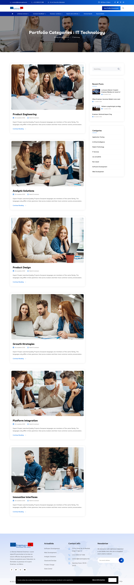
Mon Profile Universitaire (111, 8)
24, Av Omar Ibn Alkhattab (57, 2)
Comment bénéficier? (39, 13)
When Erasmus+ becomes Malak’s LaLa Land (106, 99)
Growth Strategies (23, 343)
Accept (112, 580)
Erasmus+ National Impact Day (102, 114)
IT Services (95, 152)
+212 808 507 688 (38, 2)
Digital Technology (98, 147)
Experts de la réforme (72, 13)
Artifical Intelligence (98, 142)
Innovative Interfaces (25, 497)
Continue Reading (18, 129)
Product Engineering (25, 114)
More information (98, 580)
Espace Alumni (100, 13)
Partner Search (88, 13)
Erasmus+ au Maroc (55, 13)
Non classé (95, 162)
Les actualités (96, 157)
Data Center (48, 569)
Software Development (99, 167)
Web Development (98, 172)
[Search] (119, 67)
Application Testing (98, 137)
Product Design (22, 267)
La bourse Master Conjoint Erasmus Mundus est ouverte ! (110, 91)
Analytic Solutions (23, 190)
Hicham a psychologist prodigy (111, 106)
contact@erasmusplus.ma (19, 2)
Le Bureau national (22, 13)
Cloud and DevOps (50, 560)
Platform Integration (25, 420)
